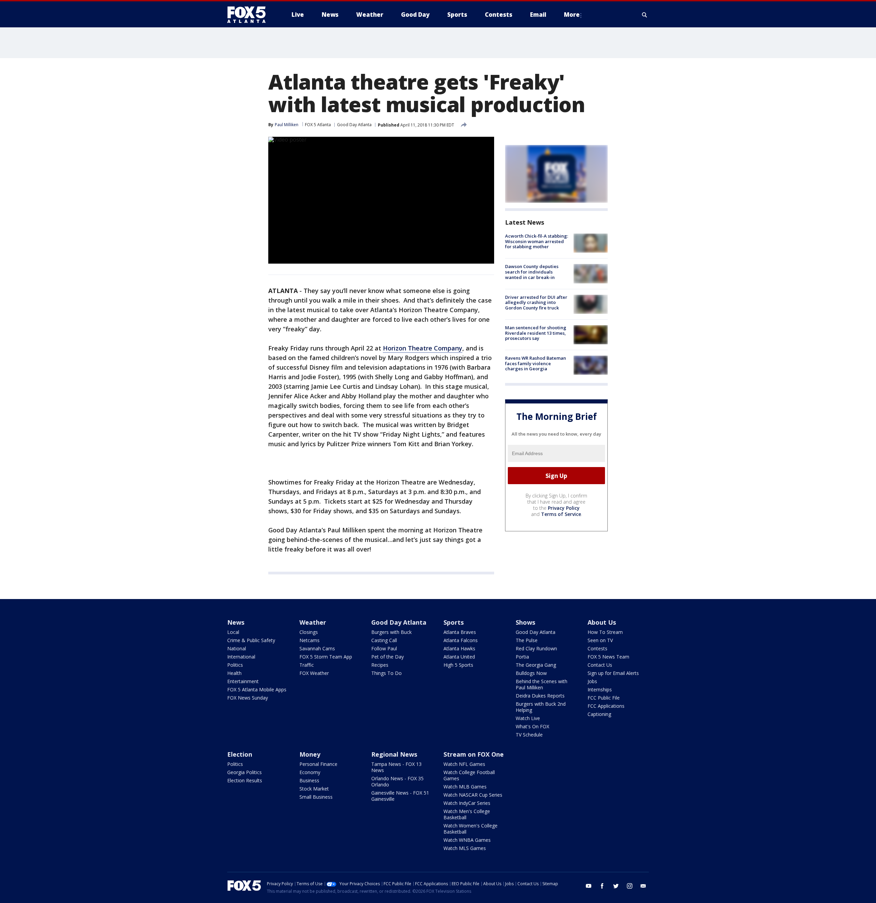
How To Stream (605, 632)
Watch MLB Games (465, 786)
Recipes (379, 665)
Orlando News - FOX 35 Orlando (397, 781)
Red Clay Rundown (536, 648)
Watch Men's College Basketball (466, 814)
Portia (522, 656)
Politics (235, 665)
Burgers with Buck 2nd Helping (541, 707)
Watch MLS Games (464, 848)
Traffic (306, 665)
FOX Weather (314, 673)
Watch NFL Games (464, 764)
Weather (312, 622)
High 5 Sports (458, 665)
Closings (308, 632)
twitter (615, 885)
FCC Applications (606, 706)
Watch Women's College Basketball (470, 828)
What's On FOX (532, 726)
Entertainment (243, 681)
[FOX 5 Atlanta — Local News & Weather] (249, 14)
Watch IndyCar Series (466, 803)
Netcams (309, 640)
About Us (602, 622)
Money (309, 754)
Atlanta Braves (459, 632)
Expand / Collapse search (645, 15)
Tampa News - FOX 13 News (396, 767)
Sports (453, 622)
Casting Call (384, 640)
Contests (597, 648)
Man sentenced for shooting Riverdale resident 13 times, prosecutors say (535, 332)
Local (233, 632)
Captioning (599, 714)
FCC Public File (604, 697)
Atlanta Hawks (459, 648)
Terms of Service (561, 514)
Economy (309, 772)
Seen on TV (600, 640)
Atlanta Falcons (460, 640)
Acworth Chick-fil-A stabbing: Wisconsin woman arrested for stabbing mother (536, 241)
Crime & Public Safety (251, 640)
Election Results (244, 780)
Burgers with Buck (391, 632)
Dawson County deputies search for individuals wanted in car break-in (531, 271)
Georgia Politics (244, 772)
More (572, 14)
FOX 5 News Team (608, 656)
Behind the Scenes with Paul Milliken (541, 684)
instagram (629, 885)
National (236, 648)
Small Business (316, 797)
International (241, 656)
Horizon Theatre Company (422, 348)
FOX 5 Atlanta (318, 125)
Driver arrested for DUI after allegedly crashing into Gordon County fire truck (536, 302)
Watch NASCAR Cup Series (472, 795)
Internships (600, 689)
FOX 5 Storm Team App (325, 656)
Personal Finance (318, 764)
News (235, 622)
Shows (525, 622)
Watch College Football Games (469, 775)
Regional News (394, 754)
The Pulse (527, 640)
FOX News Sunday (247, 697)
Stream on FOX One (473, 754)
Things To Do (386, 673)
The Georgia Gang (536, 665)
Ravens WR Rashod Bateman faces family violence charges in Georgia (535, 363)
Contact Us (600, 665)
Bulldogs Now (531, 673)
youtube (588, 885)
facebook (602, 885)
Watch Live (528, 718)
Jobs (592, 681)
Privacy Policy (564, 508)
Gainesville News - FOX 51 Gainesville (400, 795)
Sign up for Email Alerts (613, 673)
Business (309, 780)
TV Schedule (529, 734)
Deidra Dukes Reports (540, 695)
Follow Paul (384, 648)
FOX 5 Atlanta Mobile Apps (256, 689)
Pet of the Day (387, 656)
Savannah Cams (317, 648)
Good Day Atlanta (354, 125)
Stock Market (314, 788)
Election (239, 754)
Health (234, 673)
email (643, 885)
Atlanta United (459, 656)
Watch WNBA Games (467, 840)
